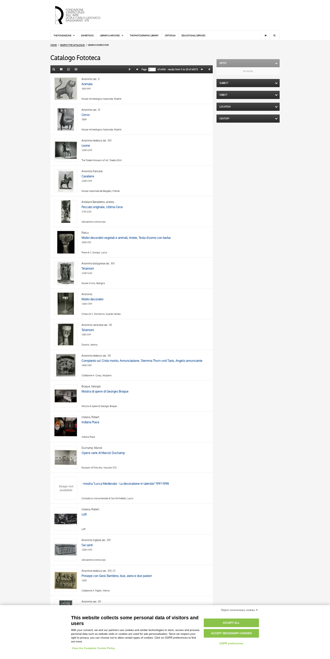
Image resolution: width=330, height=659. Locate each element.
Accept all (231, 622)
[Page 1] (129, 69)
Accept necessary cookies (231, 633)
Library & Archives (110, 35)
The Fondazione (63, 35)
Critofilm (170, 35)
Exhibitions (87, 35)
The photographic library (144, 35)
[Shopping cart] (265, 35)
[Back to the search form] (53, 69)
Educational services (193, 35)
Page (143, 69)
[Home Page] (81, 15)
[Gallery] (61, 69)
